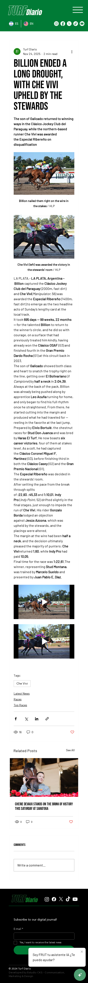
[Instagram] (56, 23)
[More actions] (71, 51)
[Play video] (44, 602)
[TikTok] (75, 23)
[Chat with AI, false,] (80, 975)
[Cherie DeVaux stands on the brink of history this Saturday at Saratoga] (44, 777)
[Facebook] (62, 23)
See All (70, 750)
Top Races (20, 705)
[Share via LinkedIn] (37, 719)
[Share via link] (47, 719)
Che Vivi (22, 683)
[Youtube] (82, 23)
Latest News (22, 693)
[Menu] (77, 9)
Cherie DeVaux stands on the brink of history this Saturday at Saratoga (44, 806)
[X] (69, 23)
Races (18, 699)
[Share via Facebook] (16, 719)
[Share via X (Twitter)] (26, 719)
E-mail (18, 929)
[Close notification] (82, 952)
